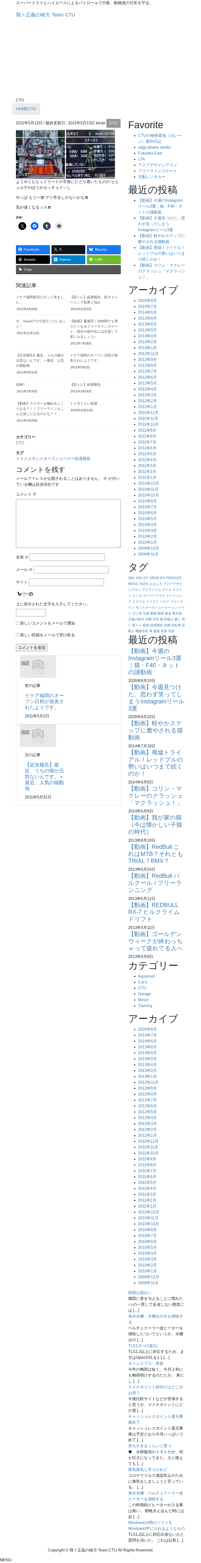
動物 (153, 613)
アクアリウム (151, 590)
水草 (155, 619)
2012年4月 (147, 389)
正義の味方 (136, 619)
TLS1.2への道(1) (142, 1346)
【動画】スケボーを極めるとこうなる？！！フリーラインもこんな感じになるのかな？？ (40, 408)
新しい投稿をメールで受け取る (47, 635)
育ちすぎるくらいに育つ (149, 1446)
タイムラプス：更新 (145, 1363)
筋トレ (137, 625)
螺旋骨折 (142, 631)
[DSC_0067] (40, 154)
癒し (178, 619)
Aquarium (146, 976)
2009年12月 (148, 548)
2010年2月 (147, 536)
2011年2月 (147, 471)
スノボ (137, 595)
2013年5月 (147, 330)
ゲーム (167, 590)
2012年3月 (147, 395)
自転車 (176, 625)
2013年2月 (147, 342)
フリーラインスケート (157, 171)
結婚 (167, 625)
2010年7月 (147, 507)
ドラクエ (24, 458)
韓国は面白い (140, 1293)
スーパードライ (154, 595)
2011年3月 (147, 466)
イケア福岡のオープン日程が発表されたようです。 (44, 701)
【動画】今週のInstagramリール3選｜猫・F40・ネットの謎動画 (160, 206)
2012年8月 (147, 365)
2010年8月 (147, 501)
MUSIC (133, 584)
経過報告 (82, 458)
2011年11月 (148, 418)
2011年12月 (148, 413)
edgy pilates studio (154, 147)
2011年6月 (147, 448)
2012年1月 (147, 407)
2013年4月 (147, 336)
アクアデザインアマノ (157, 165)
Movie (143, 1000)
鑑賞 (156, 631)
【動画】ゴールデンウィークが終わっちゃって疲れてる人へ (155, 941)
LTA (141, 159)
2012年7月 (147, 371)
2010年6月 (147, 513)
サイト (22, 582)
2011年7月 (147, 442)
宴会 (168, 613)
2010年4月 (147, 525)
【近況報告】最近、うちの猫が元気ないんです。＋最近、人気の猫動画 (40, 360)
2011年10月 (148, 424)
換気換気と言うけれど (147, 1469)
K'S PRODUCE (171, 578)
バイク (164, 601)
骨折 (171, 631)
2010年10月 (148, 495)
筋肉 (146, 625)
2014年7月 (147, 306)
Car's (142, 982)
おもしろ (156, 584)
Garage (144, 994)
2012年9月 (147, 359)
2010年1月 (147, 542)
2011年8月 (147, 436)
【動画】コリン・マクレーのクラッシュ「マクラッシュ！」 (161, 271)
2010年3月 (147, 530)
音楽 (164, 631)
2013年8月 (147, 318)
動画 (161, 613)
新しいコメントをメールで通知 (47, 623)
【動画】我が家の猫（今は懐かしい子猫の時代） (155, 824)
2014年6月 (147, 312)
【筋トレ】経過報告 (85, 384)
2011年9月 (147, 430)
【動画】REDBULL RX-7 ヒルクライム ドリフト (154, 912)
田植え (169, 619)
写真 (146, 613)
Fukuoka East (150, 153)
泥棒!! (20, 384)
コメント (26, 494)
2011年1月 (147, 477)
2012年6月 (147, 377)
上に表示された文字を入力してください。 (53, 604)
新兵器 (177, 613)
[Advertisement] (100, 60)
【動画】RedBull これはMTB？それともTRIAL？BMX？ (155, 853)
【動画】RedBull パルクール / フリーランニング (155, 882)
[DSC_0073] (90, 154)
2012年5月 (147, 383)
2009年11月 (148, 554)
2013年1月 (147, 348)
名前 (22, 557)
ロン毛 (137, 613)
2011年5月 (147, 454)
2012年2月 (147, 401)
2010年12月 (148, 483)
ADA (139, 578)
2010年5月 (147, 519)
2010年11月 (148, 489)
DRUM (154, 578)
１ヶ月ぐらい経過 (83, 403)
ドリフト (152, 601)
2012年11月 (148, 354)
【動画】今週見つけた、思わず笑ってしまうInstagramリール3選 (161, 224)
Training (145, 1006)
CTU (113, 123)
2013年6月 (147, 324)
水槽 (148, 619)
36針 (131, 578)
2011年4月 (147, 460)
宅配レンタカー (151, 177)
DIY (146, 578)
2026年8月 (147, 300)
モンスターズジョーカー (53, 458)
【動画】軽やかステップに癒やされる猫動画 (155, 730)
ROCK (144, 584)
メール (24, 570)
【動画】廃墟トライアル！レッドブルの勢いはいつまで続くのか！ (161, 253)
